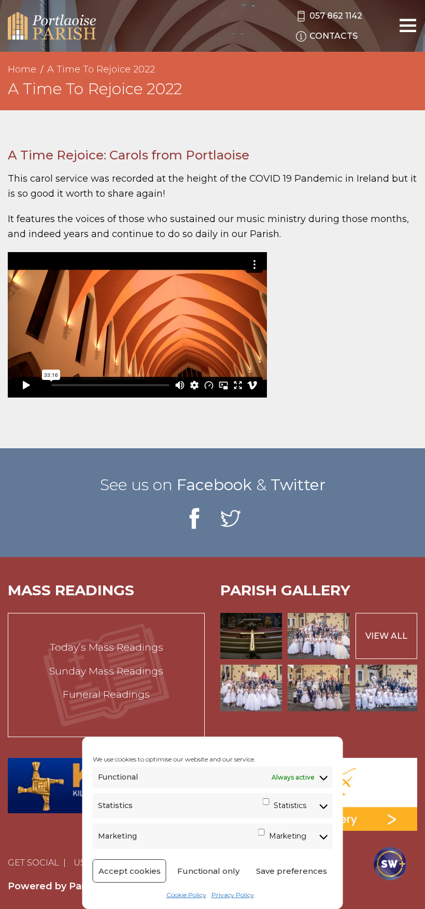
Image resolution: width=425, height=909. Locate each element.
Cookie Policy (186, 895)
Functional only (208, 871)
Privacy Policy (232, 895)
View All (386, 636)
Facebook (214, 484)
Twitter (298, 484)
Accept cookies (129, 871)
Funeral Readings (106, 694)
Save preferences (291, 871)
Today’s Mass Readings (106, 647)
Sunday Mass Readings (106, 671)
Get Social (33, 863)
